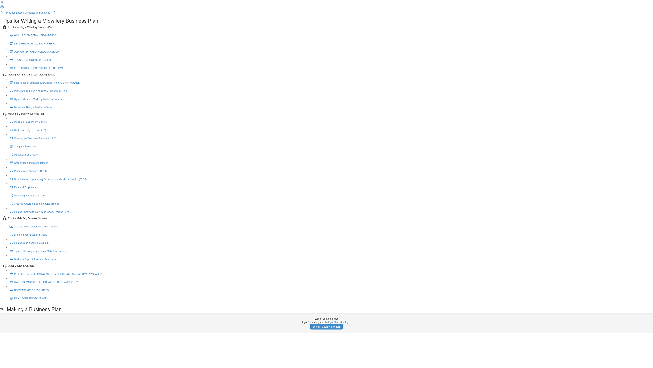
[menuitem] (2, 8)
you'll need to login (340, 322)
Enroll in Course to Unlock (326, 326)
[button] (2, 3)
